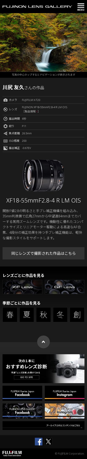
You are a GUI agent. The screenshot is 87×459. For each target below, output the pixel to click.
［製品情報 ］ (31, 111)
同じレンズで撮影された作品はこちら (43, 253)
